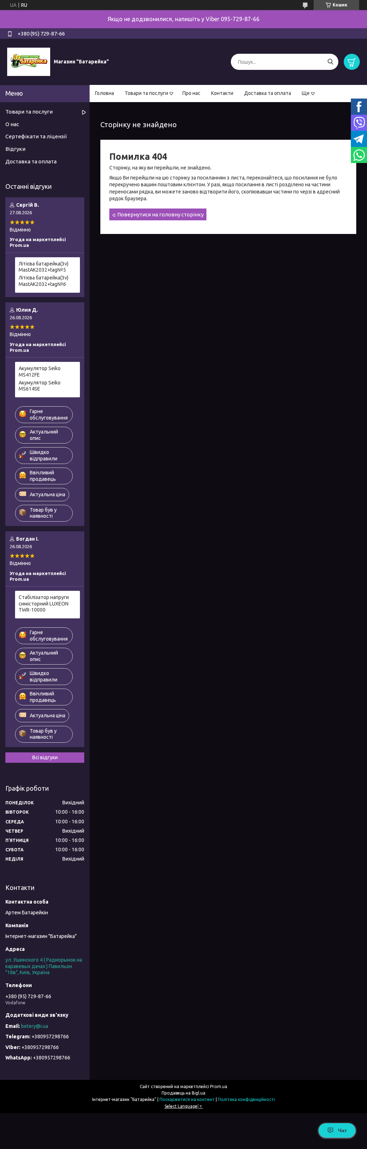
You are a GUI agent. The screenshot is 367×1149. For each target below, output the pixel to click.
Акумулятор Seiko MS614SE (40, 386)
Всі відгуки (45, 757)
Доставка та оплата (267, 93)
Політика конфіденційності (246, 1099)
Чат (342, 1130)
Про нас (191, 93)
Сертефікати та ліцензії (36, 136)
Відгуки (15, 149)
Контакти (222, 93)
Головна (104, 93)
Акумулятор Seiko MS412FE (40, 371)
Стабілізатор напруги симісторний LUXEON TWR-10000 (44, 603)
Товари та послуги (146, 93)
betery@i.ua (34, 1026)
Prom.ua (218, 1086)
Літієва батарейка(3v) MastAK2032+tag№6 (43, 281)
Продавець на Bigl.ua (183, 1093)
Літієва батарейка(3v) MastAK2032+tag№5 (43, 267)
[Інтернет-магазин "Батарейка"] (28, 61)
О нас (12, 124)
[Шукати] (330, 62)
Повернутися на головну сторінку (160, 214)
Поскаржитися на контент (187, 1099)
